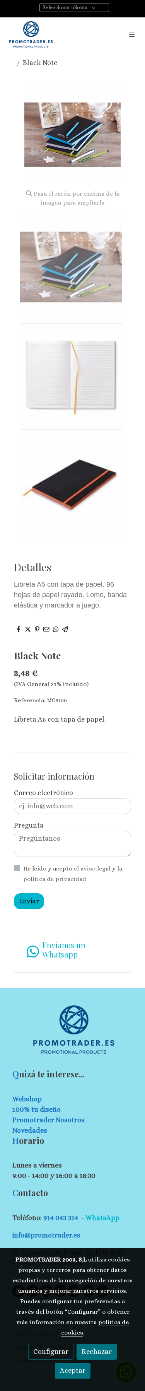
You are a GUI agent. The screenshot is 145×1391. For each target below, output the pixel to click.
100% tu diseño (36, 1109)
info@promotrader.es (46, 1235)
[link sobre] (72, 1034)
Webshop (27, 1099)
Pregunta (29, 825)
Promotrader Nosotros (48, 1120)
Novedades (29, 1130)
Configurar (50, 1351)
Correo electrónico (43, 793)
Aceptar (72, 1370)
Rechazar (97, 1351)
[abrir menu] (132, 34)
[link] (31, 34)
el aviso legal (93, 868)
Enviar (29, 901)
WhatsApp (102, 1218)
